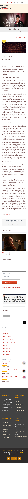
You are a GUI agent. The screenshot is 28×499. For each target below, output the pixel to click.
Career (4, 330)
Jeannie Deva (6, 212)
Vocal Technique (7, 351)
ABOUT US (5, 422)
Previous (19, 37)
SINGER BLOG (6, 434)
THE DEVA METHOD (5, 430)
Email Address (6, 310)
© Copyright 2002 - (8, 450)
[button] (4, 41)
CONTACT (18, 407)
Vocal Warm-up (6, 354)
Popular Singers (6, 336)
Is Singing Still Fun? (7, 252)
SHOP (17, 401)
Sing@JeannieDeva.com (21, 436)
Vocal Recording (7, 348)
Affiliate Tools (6, 437)
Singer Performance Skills (9, 342)
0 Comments (7, 214)
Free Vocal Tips (6, 333)
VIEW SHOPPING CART (20, 411)
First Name (5, 305)
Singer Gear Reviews (8, 339)
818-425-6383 (9, 2)
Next (24, 37)
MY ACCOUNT (19, 404)
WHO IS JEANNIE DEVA (7, 426)
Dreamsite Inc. (19, 454)
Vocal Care (5, 345)
